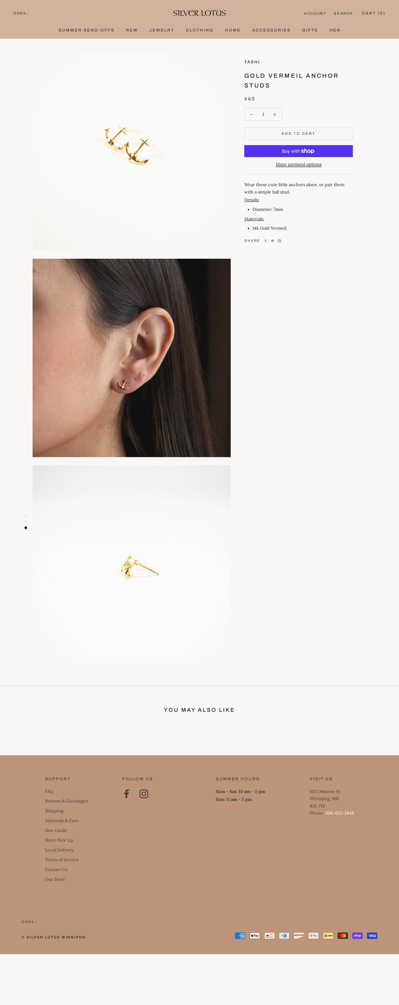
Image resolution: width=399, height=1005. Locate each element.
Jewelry (162, 30)
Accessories (271, 30)
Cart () (373, 13)
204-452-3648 (339, 813)
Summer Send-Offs (87, 30)
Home (233, 30)
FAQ (49, 791)
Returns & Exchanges (66, 801)
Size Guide (56, 830)
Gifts (310, 30)
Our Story (55, 879)
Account (315, 13)
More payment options (299, 164)
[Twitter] (272, 240)
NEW (132, 30)
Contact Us (56, 869)
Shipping (54, 810)
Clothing (200, 30)
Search (343, 13)
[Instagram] (144, 793)
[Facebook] (265, 240)
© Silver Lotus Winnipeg (54, 937)
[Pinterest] (279, 240)
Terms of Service (62, 859)
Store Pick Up (59, 840)
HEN (335, 30)
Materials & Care (61, 820)
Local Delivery (59, 850)
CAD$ (20, 13)
